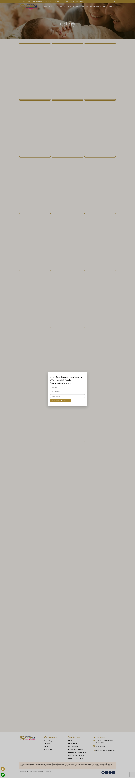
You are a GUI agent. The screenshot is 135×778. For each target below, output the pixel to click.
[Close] (85, 374)
